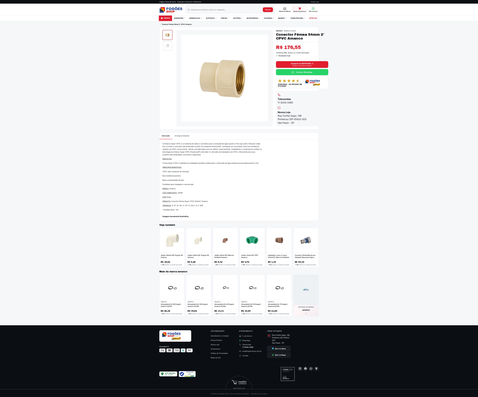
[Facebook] (305, 368)
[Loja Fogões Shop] (170, 10)
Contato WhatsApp (304, 72)
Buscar (268, 10)
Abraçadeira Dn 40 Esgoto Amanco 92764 (224, 305)
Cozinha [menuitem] (268, 18)
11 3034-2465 (285, 102)
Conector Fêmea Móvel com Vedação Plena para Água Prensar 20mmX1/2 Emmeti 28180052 (305, 258)
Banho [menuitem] (281, 18)
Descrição (166, 136)
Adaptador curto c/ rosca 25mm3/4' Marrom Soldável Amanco (278, 257)
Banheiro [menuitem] (178, 18)
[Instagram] (300, 368)
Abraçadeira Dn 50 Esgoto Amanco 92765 (251, 305)
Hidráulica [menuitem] (194, 18)
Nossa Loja (315, 2)
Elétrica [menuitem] (210, 18)
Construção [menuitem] (297, 18)
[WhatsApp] (311, 368)
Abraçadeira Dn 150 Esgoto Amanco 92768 (197, 305)
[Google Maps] (316, 368)
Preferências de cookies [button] (259, 394)
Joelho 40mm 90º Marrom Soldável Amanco (224, 256)
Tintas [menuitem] (224, 18)
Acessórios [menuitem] (252, 18)
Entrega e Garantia (182, 136)
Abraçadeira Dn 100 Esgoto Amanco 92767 (171, 305)
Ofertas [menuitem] (313, 18)
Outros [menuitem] (237, 18)
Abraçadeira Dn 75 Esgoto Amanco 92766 (277, 305)
